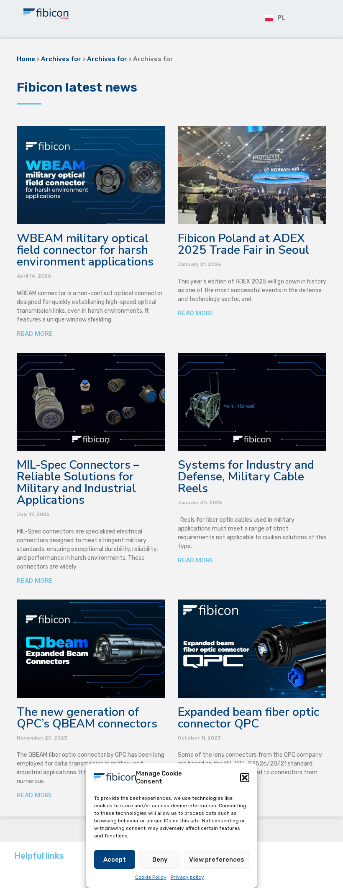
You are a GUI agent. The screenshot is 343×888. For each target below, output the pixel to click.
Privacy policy (187, 877)
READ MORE (35, 333)
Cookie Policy (150, 877)
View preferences (216, 859)
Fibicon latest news (77, 87)
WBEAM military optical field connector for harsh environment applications (85, 250)
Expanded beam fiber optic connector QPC (248, 718)
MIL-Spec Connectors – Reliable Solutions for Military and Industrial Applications (78, 482)
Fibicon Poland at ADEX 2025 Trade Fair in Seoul (243, 244)
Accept (114, 859)
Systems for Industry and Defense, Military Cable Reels (246, 476)
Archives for (61, 59)
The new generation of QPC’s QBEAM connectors (87, 718)
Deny (160, 859)
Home (26, 59)
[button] (245, 777)
